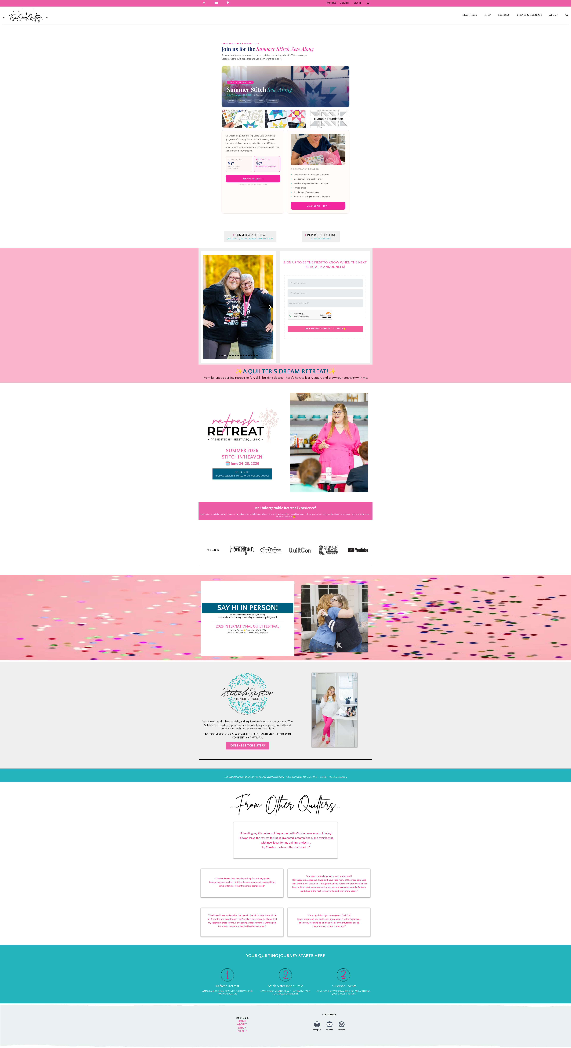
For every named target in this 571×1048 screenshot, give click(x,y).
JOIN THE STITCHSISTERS (338, 3)
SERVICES (504, 15)
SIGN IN (357, 3)
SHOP (487, 15)
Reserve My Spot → (253, 178)
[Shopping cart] (368, 2)
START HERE (469, 15)
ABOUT (553, 15)
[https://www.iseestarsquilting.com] (25, 15)
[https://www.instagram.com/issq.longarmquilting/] (205, 3)
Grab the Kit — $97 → (318, 205)
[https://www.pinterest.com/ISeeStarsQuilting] (228, 3)
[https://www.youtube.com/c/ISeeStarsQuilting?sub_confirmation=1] (217, 3)
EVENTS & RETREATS (529, 15)
